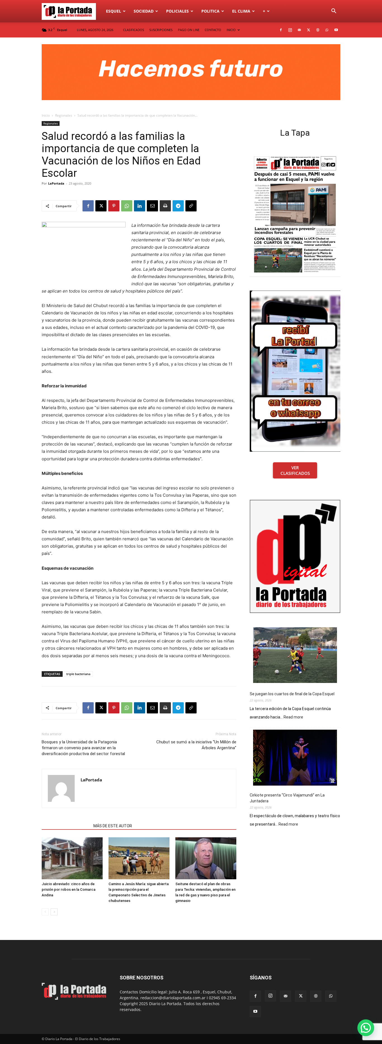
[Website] (317, 29)
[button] (333, 11)
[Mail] (299, 29)
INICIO (231, 30)
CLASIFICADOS (133, 30)
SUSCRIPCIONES (161, 30)
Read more (293, 717)
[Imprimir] (165, 205)
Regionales (63, 115)
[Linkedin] (139, 205)
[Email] (152, 205)
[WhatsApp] (327, 29)
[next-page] (54, 911)
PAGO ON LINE (188, 30)
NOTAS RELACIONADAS (66, 826)
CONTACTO (213, 30)
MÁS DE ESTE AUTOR (112, 826)
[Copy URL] (191, 205)
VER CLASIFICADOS (295, 470)
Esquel (113, 11)
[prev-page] (45, 911)
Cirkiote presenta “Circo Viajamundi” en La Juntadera (287, 798)
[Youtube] (336, 29)
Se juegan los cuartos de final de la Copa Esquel (292, 694)
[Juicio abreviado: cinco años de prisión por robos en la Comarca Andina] (72, 858)
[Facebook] (281, 29)
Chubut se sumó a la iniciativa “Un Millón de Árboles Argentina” (196, 744)
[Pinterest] (113, 205)
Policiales (177, 11)
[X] (308, 29)
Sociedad (144, 11)
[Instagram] (290, 29)
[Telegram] (178, 205)
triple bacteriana (78, 674)
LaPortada (56, 183)
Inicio (46, 115)
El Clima (241, 11)
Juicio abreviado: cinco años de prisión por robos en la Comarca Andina (68, 889)
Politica (210, 11)
